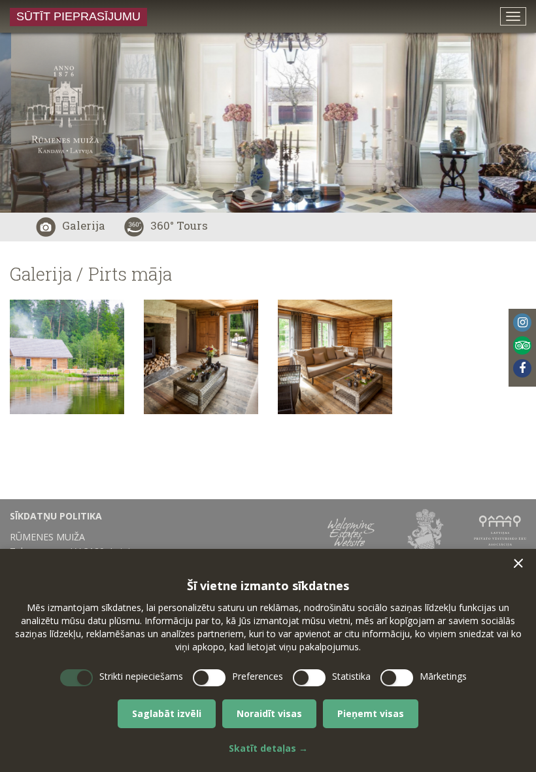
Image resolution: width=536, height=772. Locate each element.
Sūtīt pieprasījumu (78, 16)
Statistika (351, 676)
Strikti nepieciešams (141, 676)
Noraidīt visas (269, 713)
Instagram (522, 322)
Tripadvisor (522, 345)
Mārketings (443, 676)
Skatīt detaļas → (268, 748)
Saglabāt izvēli (166, 713)
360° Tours (179, 225)
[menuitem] (89, 516)
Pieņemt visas (370, 713)
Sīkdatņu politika (56, 516)
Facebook (522, 368)
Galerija (83, 225)
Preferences (257, 676)
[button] (518, 563)
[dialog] (268, 660)
